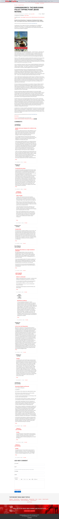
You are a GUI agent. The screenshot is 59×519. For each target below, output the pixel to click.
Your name (16, 463)
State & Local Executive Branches (14, 500)
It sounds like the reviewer (20, 168)
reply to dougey (19, 195)
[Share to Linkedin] (40, 13)
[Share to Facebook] (39, 13)
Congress (39, 499)
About (26, 1)
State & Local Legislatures (25, 500)
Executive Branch (16, 499)
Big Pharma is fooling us (22, 300)
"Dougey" (18, 358)
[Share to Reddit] (41, 13)
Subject (15, 474)
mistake (17, 432)
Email (15, 466)
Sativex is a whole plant (20, 276)
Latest (29, 1)
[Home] (11, 1)
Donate (45, 1)
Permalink (25, 162)
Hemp (21, 17)
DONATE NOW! (27, 510)
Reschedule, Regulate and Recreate (22, 386)
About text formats (17, 489)
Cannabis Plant (18, 229)
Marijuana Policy (31, 499)
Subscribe (37, 3)
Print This (42, 3)
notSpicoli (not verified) (18, 192)
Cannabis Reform (41, 1)
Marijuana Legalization (24, 499)
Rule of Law (35, 1)
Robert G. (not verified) (18, 429)
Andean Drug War (45, 499)
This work (16, 117)
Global (32, 1)
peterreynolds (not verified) (19, 274)
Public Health (26, 15)
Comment (16, 477)
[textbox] (29, 484)
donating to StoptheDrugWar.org (32, 23)
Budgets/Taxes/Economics (27, 17)
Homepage (16, 471)
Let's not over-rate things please (21, 326)
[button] (43, 13)
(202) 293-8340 (26, 516)
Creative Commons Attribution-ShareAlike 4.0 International (24, 118)
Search (52, 1)
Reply (16, 159)
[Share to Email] (42, 13)
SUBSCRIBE (32, 510)
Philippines (11, 499)
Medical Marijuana (35, 17)
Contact (48, 1)
